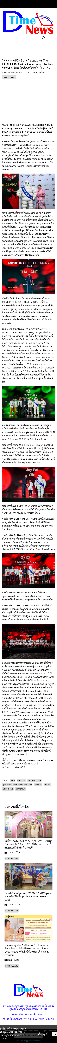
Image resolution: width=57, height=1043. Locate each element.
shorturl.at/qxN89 (16, 767)
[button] (43, 37)
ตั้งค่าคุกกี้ (42, 1034)
